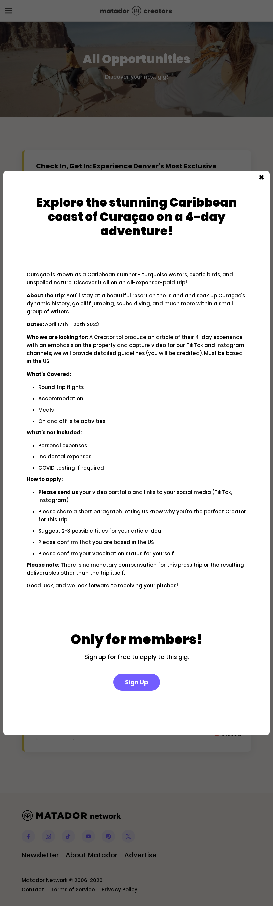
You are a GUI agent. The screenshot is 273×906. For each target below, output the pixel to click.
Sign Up (136, 682)
